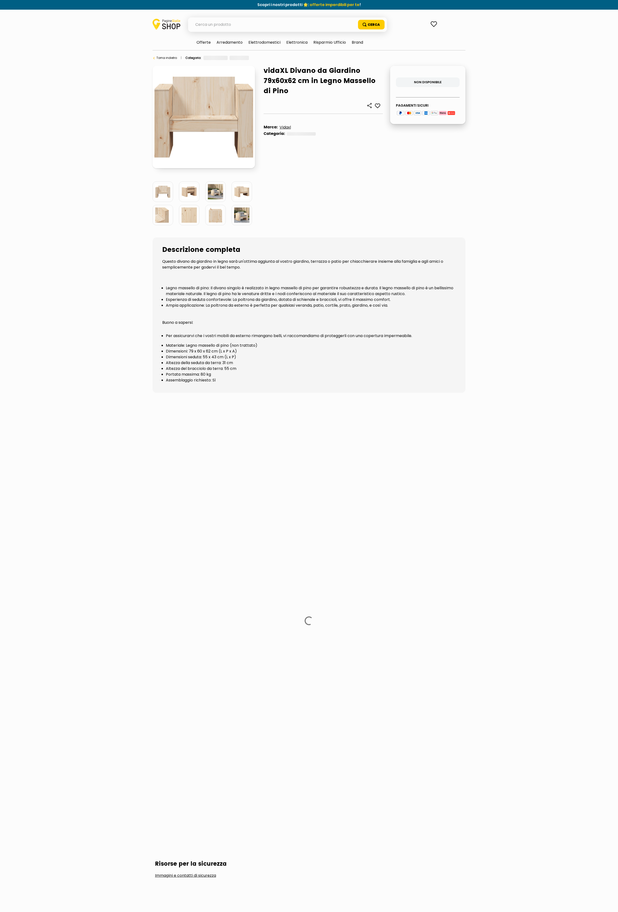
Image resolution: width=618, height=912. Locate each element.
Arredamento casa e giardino (226, 58)
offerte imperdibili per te (334, 4)
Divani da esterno (298, 58)
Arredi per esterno (266, 58)
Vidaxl (285, 127)
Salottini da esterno (425, 469)
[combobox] (287, 24)
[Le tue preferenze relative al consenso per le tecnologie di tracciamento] (609, 903)
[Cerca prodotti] (371, 24)
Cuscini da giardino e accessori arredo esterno (280, 469)
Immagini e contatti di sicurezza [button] (185, 433)
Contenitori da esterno (187, 469)
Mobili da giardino (367, 469)
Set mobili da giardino (185, 485)
